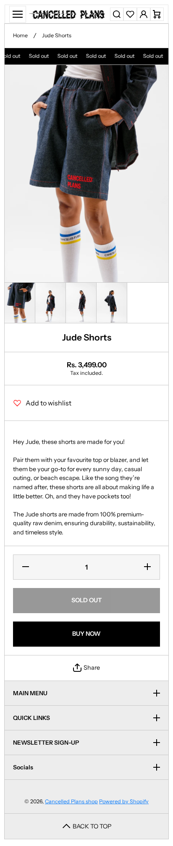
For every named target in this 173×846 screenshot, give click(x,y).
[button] (157, 14)
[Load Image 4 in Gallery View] (112, 303)
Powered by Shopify (124, 801)
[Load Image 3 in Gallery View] (81, 303)
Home (20, 35)
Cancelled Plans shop (71, 801)
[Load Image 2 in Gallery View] (50, 303)
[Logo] (68, 14)
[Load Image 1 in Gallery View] (20, 303)
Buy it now (86, 633)
